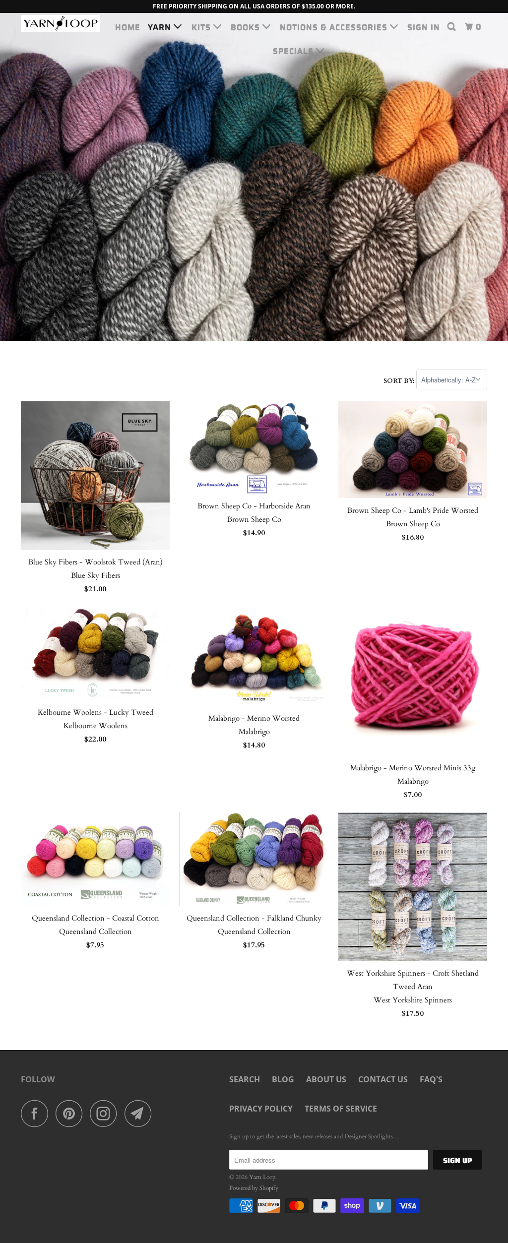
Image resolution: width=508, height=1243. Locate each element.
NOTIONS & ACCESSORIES (335, 27)
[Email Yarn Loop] (141, 1113)
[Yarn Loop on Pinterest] (72, 1113)
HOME (127, 27)
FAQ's (431, 1079)
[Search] (452, 26)
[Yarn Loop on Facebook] (37, 1113)
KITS (202, 27)
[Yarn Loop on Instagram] (106, 1113)
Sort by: (399, 380)
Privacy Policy (261, 1108)
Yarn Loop (262, 1177)
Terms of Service (341, 1108)
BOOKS (246, 27)
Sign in (423, 27)
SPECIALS (294, 51)
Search (244, 1079)
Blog (283, 1079)
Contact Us (383, 1079)
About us (326, 1079)
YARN (161, 27)
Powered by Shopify (253, 1188)
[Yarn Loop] (60, 23)
